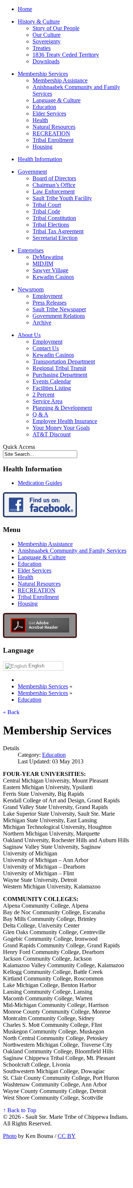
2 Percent (43, 394)
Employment (47, 296)
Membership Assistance (60, 80)
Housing (42, 146)
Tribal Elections (51, 224)
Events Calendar (52, 381)
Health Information (40, 159)
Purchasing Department (60, 375)
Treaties (42, 48)
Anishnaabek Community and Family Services (72, 550)
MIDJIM (43, 263)
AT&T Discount (52, 434)
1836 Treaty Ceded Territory (66, 55)
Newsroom (31, 289)
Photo (10, 1136)
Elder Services (49, 113)
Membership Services (43, 74)
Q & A (40, 414)
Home (25, 9)
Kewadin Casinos (53, 277)
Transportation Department (64, 361)
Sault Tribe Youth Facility (62, 198)
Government (32, 172)
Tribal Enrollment (53, 140)
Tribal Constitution (54, 218)
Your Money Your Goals (61, 428)
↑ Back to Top (19, 1110)
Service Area (47, 401)
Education (44, 107)
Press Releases (49, 302)
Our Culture (47, 35)
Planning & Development (62, 408)
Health (40, 120)
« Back (11, 712)
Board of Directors (54, 178)
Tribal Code (46, 211)
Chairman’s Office (54, 185)
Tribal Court (47, 205)
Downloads (46, 61)
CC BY (67, 1136)
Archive (42, 322)
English (35, 666)
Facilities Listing (52, 388)
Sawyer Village (50, 270)
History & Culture (39, 21)
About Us (29, 335)
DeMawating (48, 257)
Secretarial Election (55, 238)
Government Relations (59, 316)
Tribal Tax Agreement (58, 231)
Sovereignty (47, 41)
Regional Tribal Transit (59, 368)
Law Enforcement (54, 191)
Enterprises (31, 250)
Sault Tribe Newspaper (59, 309)
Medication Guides (40, 483)
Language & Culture (57, 100)
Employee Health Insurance (65, 421)
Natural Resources (54, 127)
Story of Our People (56, 28)
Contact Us (46, 348)
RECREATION (51, 133)
